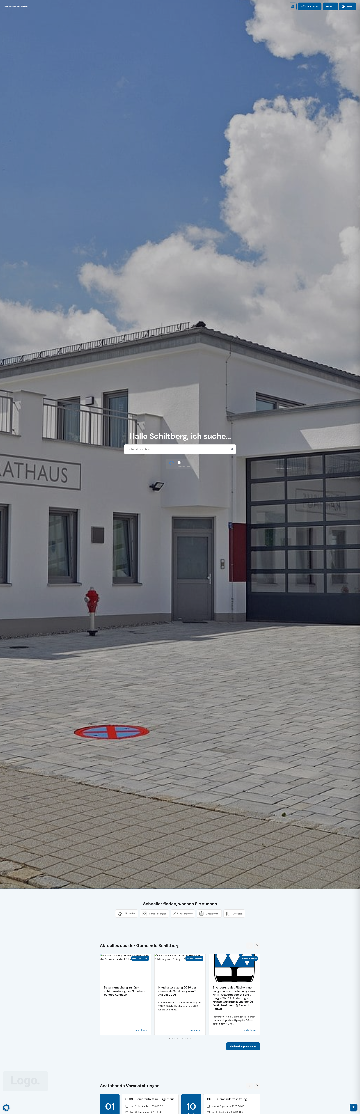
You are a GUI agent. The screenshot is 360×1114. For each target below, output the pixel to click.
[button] (180, 464)
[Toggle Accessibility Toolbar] (353, 1107)
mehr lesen (141, 1030)
